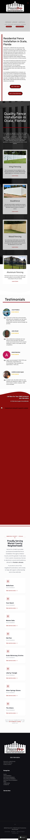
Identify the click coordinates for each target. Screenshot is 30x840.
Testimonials (6, 783)
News (4, 781)
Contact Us (6, 784)
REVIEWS (13, 831)
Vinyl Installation (7, 775)
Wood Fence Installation (9, 778)
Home (5, 774)
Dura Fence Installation (9, 777)
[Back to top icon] (15, 824)
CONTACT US (15, 833)
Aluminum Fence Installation (10, 780)
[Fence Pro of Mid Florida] (15, 6)
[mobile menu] (28, 3)
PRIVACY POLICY (20, 831)
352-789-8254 (8, 26)
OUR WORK (7, 831)
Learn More (15, 176)
